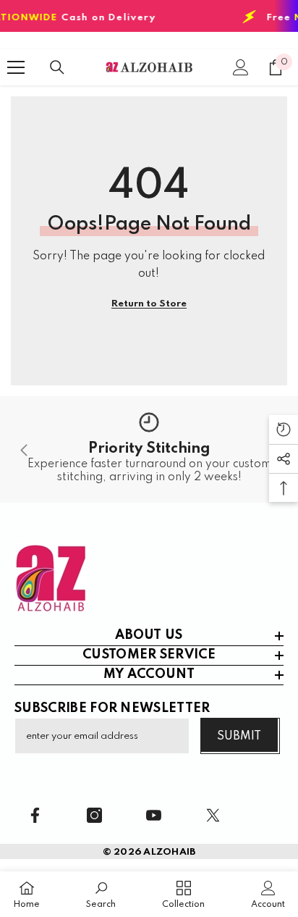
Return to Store (149, 304)
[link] (149, 449)
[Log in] (241, 67)
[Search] (57, 67)
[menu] (16, 67)
